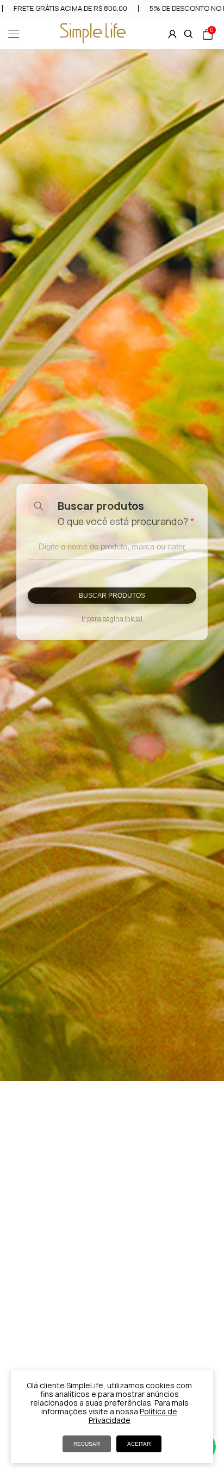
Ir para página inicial (112, 618)
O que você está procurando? (126, 521)
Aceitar (139, 1444)
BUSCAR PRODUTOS (112, 595)
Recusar (86, 1444)
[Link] (93, 40)
